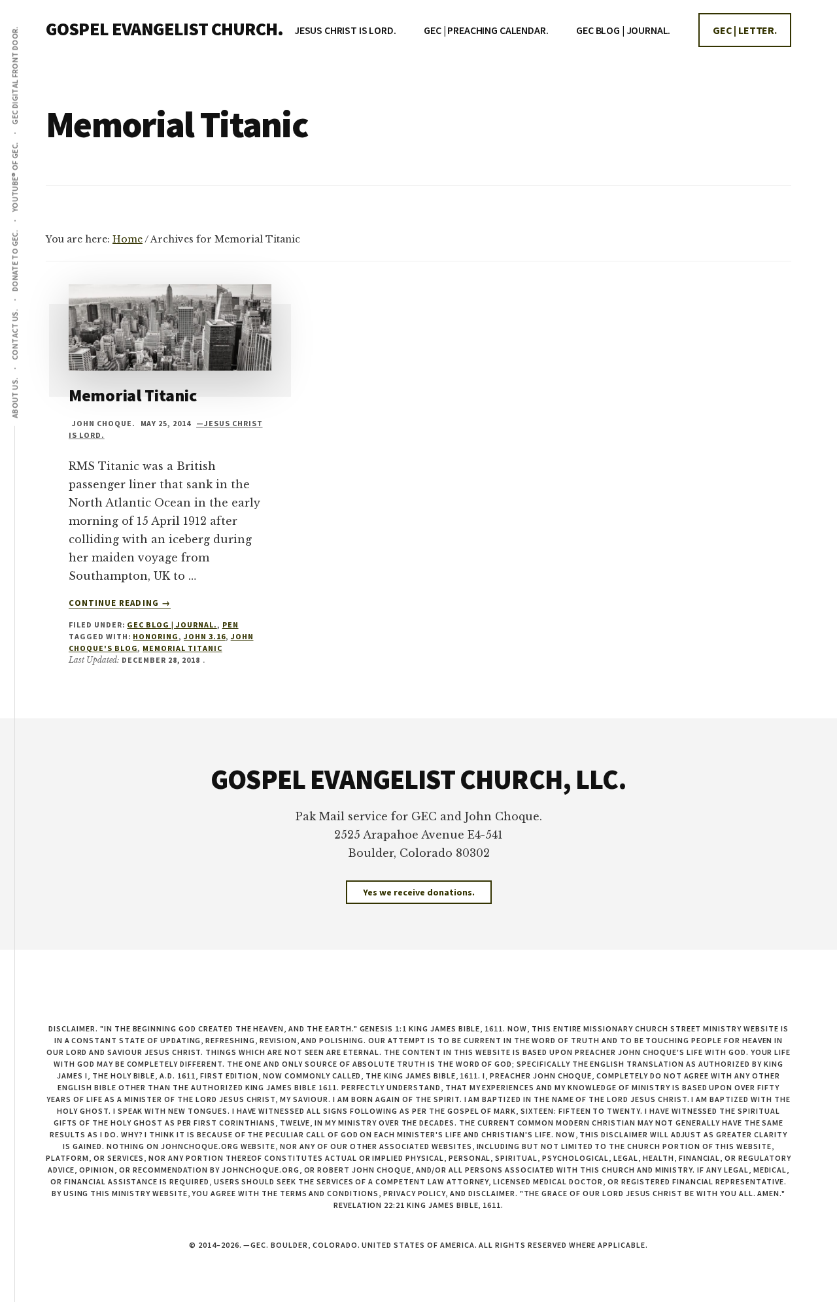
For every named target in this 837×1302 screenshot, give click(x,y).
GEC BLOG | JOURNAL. (171, 624)
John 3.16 (205, 636)
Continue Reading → (120, 603)
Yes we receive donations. (419, 892)
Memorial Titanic (133, 395)
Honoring (156, 636)
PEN (230, 624)
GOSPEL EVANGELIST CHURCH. (164, 29)
